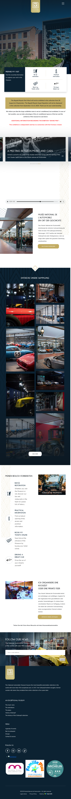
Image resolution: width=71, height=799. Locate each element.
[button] (30, 163)
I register (62, 660)
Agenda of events (10, 729)
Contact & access (10, 736)
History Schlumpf (10, 713)
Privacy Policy (33, 794)
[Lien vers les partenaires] (14, 769)
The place (8, 710)
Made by (41, 794)
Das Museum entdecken (48, 246)
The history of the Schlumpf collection (16, 715)
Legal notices (23, 794)
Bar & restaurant (10, 731)
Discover (35, 454)
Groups (7, 734)
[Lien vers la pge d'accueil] (34, 673)
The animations (9, 708)
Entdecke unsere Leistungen (50, 617)
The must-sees (10, 705)
